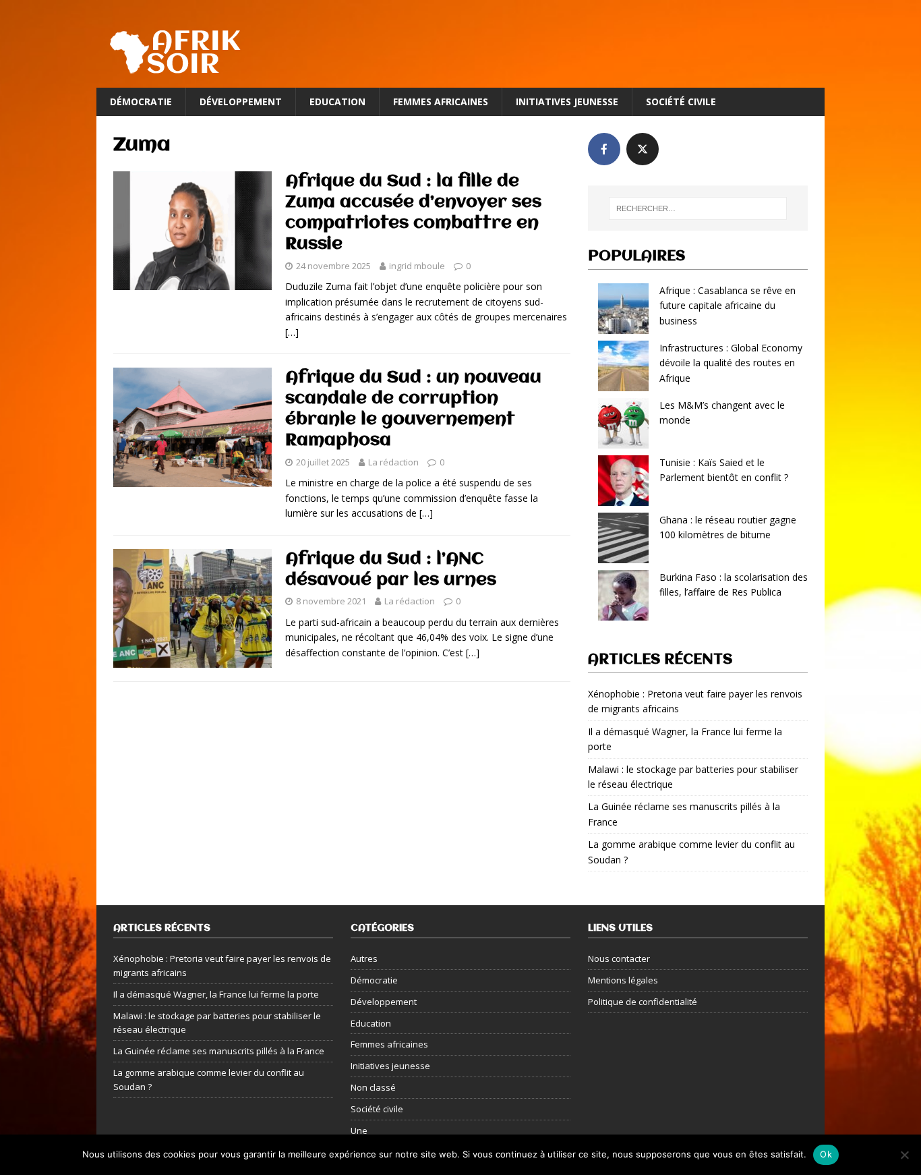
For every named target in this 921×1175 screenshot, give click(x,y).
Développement (241, 101)
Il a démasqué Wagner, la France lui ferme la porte (216, 994)
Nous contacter (619, 958)
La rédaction (393, 462)
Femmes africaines (440, 101)
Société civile (681, 101)
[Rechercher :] (698, 208)
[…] (292, 332)
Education (337, 101)
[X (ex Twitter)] (642, 149)
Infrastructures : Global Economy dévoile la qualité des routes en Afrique (730, 362)
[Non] (904, 1155)
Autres (364, 958)
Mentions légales (623, 980)
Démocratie (141, 101)
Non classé (373, 1087)
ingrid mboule (417, 266)
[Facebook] (604, 149)
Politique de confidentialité (642, 1002)
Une (359, 1130)
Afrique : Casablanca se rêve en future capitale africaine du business (727, 305)
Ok (826, 1154)
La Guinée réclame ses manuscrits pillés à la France (218, 1051)
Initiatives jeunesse (567, 101)
